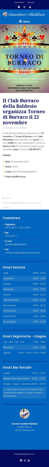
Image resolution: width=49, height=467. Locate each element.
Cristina (8, 128)
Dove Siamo (19, 2)
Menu (26, 21)
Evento (8, 198)
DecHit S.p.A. (29, 454)
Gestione (30, 2)
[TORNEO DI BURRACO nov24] (24, 58)
